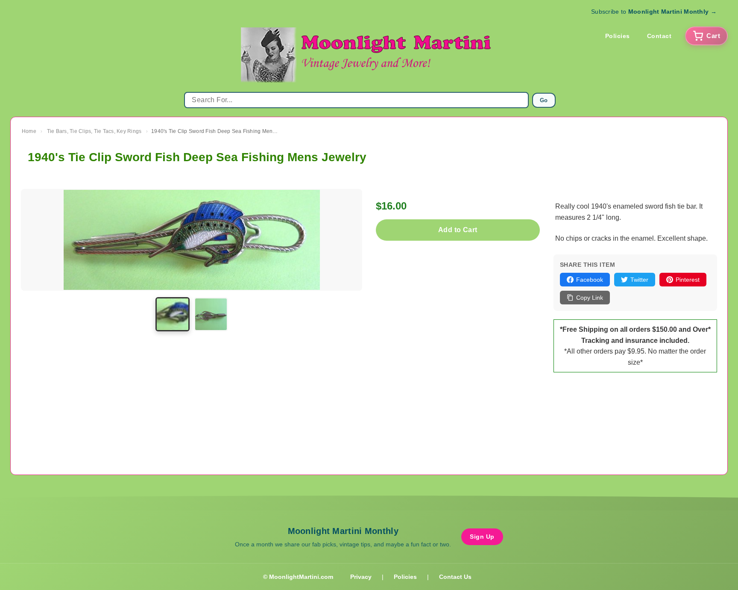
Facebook (589, 279)
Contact (659, 35)
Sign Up (482, 536)
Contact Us (455, 576)
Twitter (639, 279)
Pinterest (688, 279)
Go (544, 100)
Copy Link (589, 297)
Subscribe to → (654, 11)
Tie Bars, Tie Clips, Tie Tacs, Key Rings (94, 131)
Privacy (361, 576)
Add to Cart (457, 229)
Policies (617, 35)
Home (29, 131)
